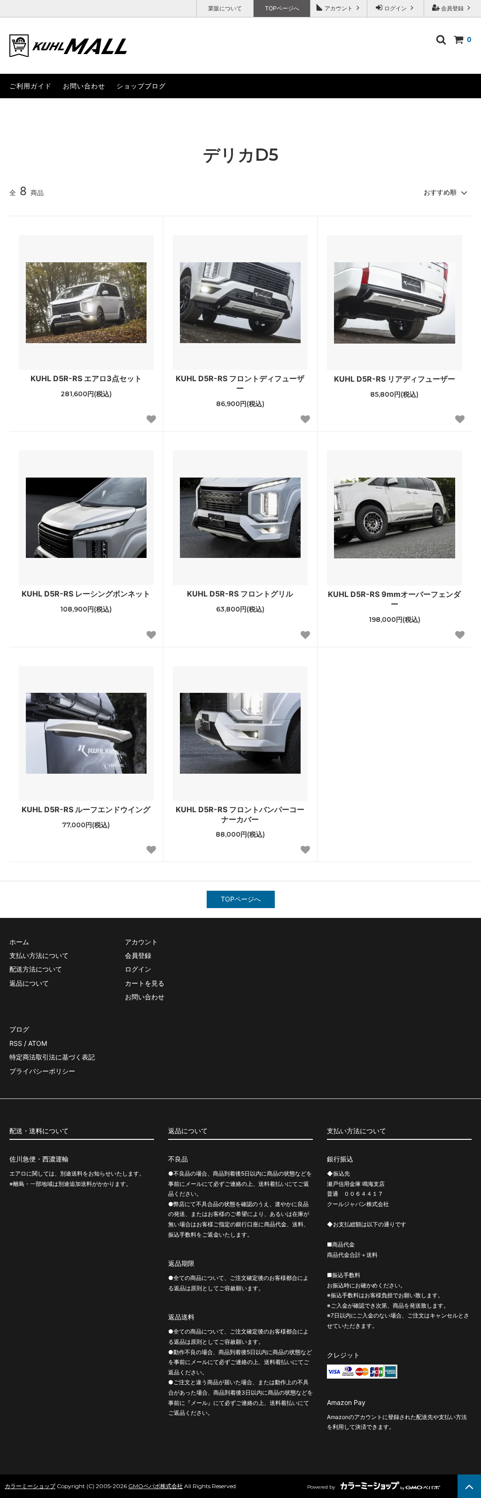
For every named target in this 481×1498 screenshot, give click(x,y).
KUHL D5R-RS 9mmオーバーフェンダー (394, 599)
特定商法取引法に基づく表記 (52, 1057)
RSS (15, 1043)
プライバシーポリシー (42, 1071)
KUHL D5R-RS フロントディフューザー (240, 383)
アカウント (338, 8)
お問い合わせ (84, 86)
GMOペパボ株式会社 (155, 1486)
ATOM (37, 1043)
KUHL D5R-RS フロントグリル (244, 593)
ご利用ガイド (30, 86)
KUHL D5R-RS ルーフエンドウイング (86, 809)
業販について (225, 8)
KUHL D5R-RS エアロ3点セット (90, 378)
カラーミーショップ (30, 1486)
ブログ (19, 1029)
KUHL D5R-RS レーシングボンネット (88, 593)
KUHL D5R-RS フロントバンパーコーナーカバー (240, 814)
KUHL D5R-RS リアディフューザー (398, 379)
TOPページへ (282, 8)
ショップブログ (141, 86)
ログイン (395, 8)
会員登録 (452, 8)
